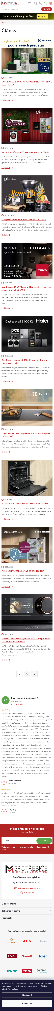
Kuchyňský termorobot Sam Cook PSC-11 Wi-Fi (24, 219)
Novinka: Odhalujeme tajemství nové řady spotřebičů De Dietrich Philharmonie (26, 640)
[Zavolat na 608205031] (35, 3)
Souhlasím (27, 1003)
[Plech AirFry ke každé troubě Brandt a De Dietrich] (27, 478)
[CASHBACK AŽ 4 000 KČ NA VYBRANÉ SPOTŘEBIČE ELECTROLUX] (27, 56)
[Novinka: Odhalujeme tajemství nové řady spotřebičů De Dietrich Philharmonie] (27, 612)
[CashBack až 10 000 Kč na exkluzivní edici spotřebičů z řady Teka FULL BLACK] (27, 261)
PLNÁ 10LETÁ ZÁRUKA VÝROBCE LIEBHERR (23, 571)
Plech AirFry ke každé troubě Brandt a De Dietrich (25, 503)
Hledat (46, 9)
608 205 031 (29, 892)
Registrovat (42, 16)
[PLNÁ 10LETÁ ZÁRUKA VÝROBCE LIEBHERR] (27, 545)
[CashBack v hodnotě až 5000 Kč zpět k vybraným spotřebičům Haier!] (27, 334)
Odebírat (44, 841)
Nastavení (27, 995)
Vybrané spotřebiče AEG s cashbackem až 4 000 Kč (25, 152)
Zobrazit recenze (17, 704)
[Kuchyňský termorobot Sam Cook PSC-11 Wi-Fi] (27, 193)
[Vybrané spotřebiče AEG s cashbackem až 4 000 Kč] (27, 126)
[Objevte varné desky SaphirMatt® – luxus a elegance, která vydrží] (27, 407)
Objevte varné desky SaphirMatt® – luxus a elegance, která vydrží (26, 435)
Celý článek (6, 100)
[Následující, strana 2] (27, 674)
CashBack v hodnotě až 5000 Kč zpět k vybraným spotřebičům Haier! (24, 362)
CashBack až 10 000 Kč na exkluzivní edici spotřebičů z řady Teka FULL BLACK (26, 288)
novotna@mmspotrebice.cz (29, 888)
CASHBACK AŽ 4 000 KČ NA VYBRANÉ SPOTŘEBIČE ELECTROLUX (27, 83)
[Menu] (50, 3)
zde (16, 989)
